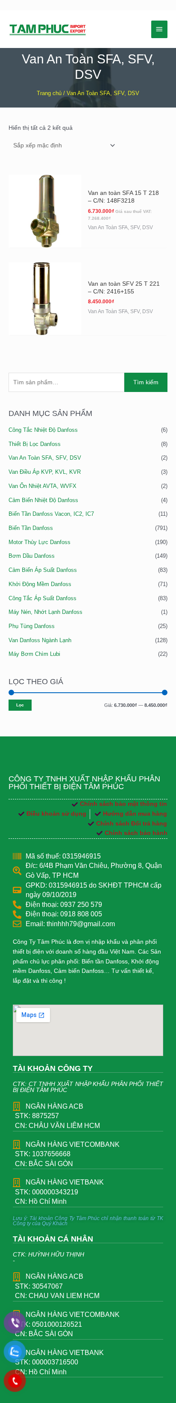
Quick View (45, 240)
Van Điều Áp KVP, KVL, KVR (45, 472)
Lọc (20, 705)
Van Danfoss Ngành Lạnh (40, 640)
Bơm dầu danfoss (32, 556)
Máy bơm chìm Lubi (34, 654)
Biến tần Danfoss (31, 528)
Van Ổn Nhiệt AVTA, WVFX (42, 486)
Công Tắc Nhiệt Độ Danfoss (43, 430)
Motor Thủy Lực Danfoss (39, 542)
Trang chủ (49, 93)
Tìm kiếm (145, 382)
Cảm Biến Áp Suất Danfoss (43, 570)
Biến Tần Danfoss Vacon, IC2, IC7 (51, 514)
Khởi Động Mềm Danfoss (40, 584)
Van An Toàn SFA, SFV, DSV (45, 458)
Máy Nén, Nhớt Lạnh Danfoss (45, 612)
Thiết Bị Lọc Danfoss (35, 444)
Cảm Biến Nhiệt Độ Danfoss (43, 500)
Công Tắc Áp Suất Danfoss (42, 598)
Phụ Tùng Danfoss (32, 626)
